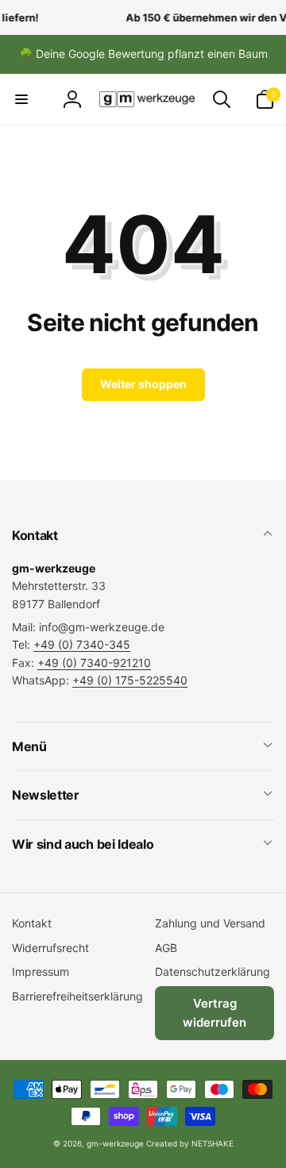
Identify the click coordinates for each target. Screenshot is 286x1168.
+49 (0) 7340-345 (81, 644)
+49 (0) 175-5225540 (129, 680)
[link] (143, 54)
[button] (21, 99)
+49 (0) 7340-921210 (94, 662)
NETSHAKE (212, 1143)
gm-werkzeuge (115, 1143)
